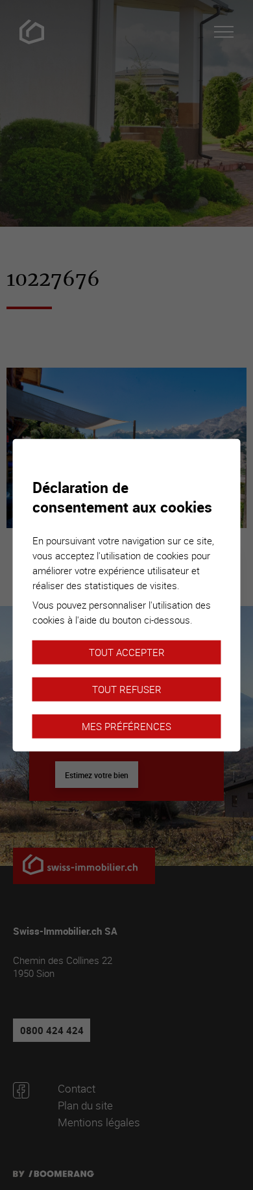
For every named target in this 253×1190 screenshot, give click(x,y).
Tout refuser (127, 688)
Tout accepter (127, 651)
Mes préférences (126, 725)
